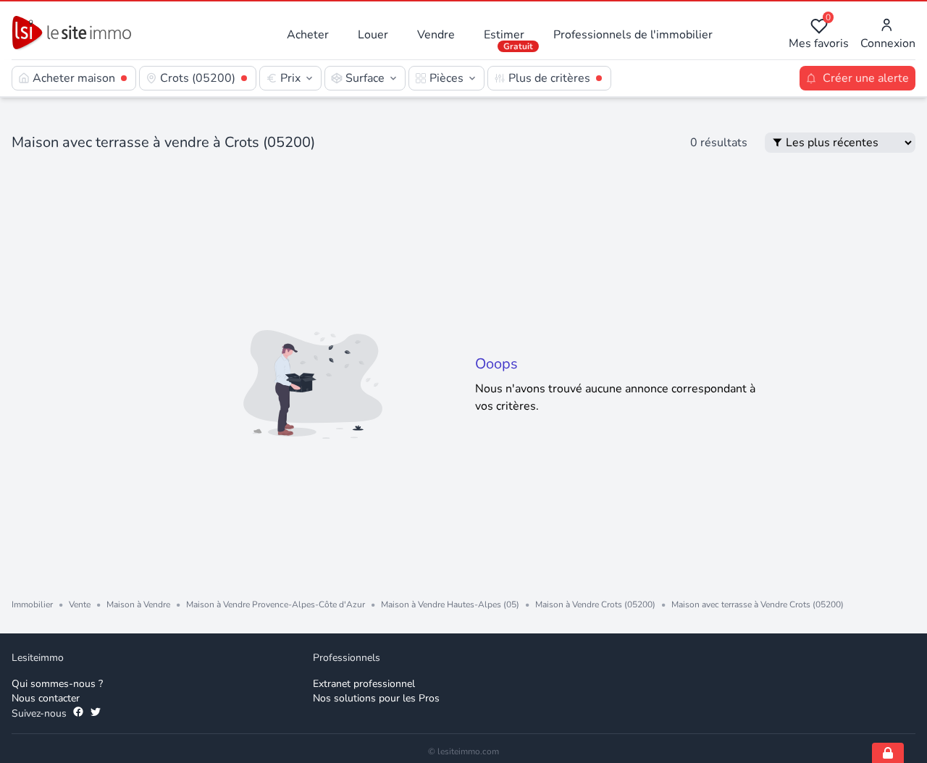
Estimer (504, 35)
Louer (373, 35)
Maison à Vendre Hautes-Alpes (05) (450, 604)
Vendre (436, 35)
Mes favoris (819, 34)
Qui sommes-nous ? (57, 684)
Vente (80, 604)
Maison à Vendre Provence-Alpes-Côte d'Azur (275, 604)
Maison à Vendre (138, 604)
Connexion (887, 43)
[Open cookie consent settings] (888, 753)
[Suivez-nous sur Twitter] (95, 714)
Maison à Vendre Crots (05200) (595, 604)
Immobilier (32, 604)
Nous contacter (46, 698)
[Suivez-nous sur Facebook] (78, 714)
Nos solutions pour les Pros (376, 698)
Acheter (308, 35)
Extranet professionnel (364, 684)
